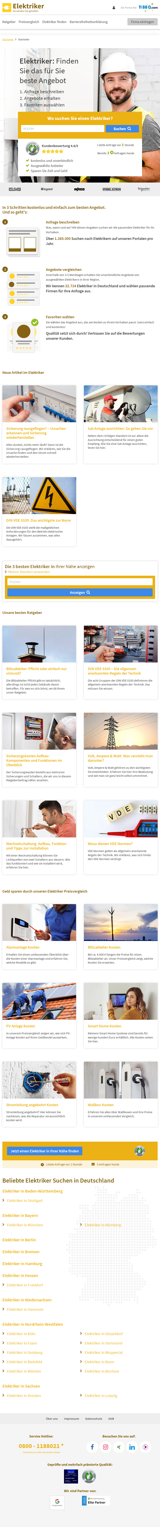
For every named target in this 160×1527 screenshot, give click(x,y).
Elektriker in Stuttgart (25, 1200)
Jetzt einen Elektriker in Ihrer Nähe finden (45, 1150)
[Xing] (119, 1447)
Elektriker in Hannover (25, 1309)
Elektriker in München (25, 1224)
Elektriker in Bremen (20, 1251)
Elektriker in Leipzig (101, 1395)
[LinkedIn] (132, 1447)
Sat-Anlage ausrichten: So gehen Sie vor (120, 428)
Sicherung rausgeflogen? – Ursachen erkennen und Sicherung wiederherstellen (36, 433)
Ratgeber (9, 22)
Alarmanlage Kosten (22, 947)
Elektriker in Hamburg (22, 1263)
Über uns (52, 1419)
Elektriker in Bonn (99, 1361)
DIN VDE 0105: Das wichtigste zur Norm (38, 520)
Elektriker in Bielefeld (24, 1361)
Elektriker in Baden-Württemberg (32, 1191)
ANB (111, 1419)
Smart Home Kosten (104, 1025)
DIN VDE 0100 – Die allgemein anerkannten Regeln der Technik (114, 671)
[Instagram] (105, 1447)
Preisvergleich (29, 22)
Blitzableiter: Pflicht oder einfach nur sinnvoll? (36, 671)
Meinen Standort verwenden (29, 571)
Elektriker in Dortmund (103, 1343)
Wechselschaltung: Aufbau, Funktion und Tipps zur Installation (36, 845)
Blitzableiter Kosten (104, 947)
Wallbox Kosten (101, 1104)
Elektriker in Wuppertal (104, 1352)
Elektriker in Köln (21, 1333)
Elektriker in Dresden (24, 1395)
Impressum (71, 1419)
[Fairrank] (145, 1447)
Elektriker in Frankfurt (25, 1284)
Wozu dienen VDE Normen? (110, 843)
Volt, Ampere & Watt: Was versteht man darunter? (120, 758)
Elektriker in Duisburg (24, 1352)
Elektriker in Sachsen (21, 1386)
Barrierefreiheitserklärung (89, 22)
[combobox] (62, 128)
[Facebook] (92, 1447)
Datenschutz (93, 1419)
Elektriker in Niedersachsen (27, 1300)
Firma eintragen (142, 22)
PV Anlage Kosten (20, 1025)
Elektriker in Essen (22, 1343)
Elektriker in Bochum (102, 1371)
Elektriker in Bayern (20, 1215)
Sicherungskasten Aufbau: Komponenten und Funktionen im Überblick (34, 760)
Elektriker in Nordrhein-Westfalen (32, 1324)
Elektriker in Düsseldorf (104, 1333)
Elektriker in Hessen (20, 1275)
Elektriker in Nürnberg (103, 1224)
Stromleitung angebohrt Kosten (32, 1104)
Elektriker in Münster (24, 1371)
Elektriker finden (54, 22)
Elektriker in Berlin (19, 1239)
